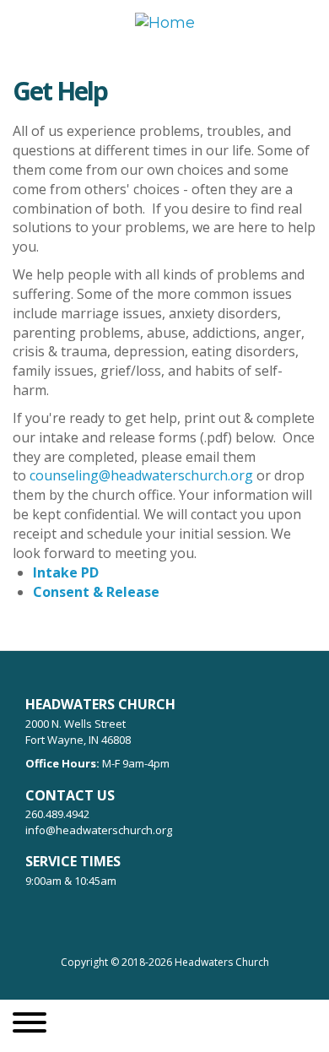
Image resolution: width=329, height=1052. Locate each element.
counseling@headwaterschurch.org (141, 475)
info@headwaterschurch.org (98, 830)
